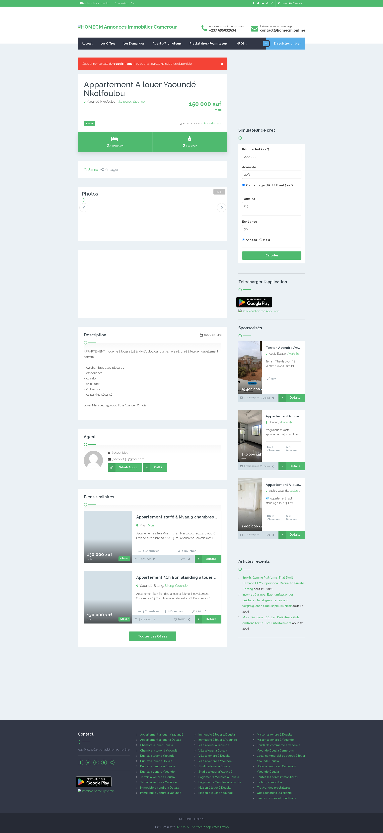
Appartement (212, 123)
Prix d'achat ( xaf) (255, 149)
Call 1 (158, 467)
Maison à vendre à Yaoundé (275, 739)
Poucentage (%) (258, 185)
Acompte (249, 167)
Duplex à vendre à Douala (157, 766)
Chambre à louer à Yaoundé (159, 750)
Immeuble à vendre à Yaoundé (160, 792)
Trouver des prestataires (273, 787)
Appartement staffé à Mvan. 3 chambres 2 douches (185, 517)
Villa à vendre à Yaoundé (215, 761)
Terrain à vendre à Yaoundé (158, 782)
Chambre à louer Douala (156, 745)
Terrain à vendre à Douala (157, 777)
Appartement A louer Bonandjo (291, 416)
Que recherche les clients (274, 792)
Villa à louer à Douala (212, 750)
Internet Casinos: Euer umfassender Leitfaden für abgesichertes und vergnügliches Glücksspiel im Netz (267, 600)
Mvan (152, 525)
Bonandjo (287, 422)
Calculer (272, 255)
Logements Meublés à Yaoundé (219, 782)
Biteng (169, 586)
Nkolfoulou (124, 101)
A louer (124, 558)
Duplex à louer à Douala (156, 761)
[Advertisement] (191, 13)
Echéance (249, 221)
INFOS (240, 43)
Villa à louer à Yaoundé (213, 745)
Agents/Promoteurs (167, 43)
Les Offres (108, 43)
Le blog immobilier (269, 782)
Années (251, 240)
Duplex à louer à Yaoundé (157, 755)
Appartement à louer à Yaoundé (161, 734)
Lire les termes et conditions (276, 798)
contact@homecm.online (97, 3)
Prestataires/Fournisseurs (209, 43)
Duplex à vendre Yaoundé (157, 771)
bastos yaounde (299, 490)
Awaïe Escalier (296, 353)
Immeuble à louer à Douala (216, 734)
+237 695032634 (126, 3)
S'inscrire (298, 3)
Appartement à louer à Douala (160, 739)
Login (284, 3)
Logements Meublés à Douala (218, 777)
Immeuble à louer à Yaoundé (217, 739)
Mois (266, 240)
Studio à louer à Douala (214, 766)
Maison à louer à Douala (214, 787)
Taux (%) (248, 199)
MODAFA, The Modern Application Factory (203, 827)
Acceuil (87, 43)
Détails (211, 559)
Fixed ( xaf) (284, 185)
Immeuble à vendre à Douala (159, 787)
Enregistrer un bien (287, 43)
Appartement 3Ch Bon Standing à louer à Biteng (183, 577)
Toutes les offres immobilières (277, 777)
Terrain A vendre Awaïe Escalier (291, 348)
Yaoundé (139, 101)
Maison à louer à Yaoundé (215, 792)
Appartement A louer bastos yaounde (297, 485)
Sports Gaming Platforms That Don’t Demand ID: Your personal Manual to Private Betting (273, 583)
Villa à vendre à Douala (214, 755)
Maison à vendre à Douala (274, 734)
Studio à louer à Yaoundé (215, 771)
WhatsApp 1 (128, 467)
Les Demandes (134, 43)
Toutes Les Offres (152, 636)
